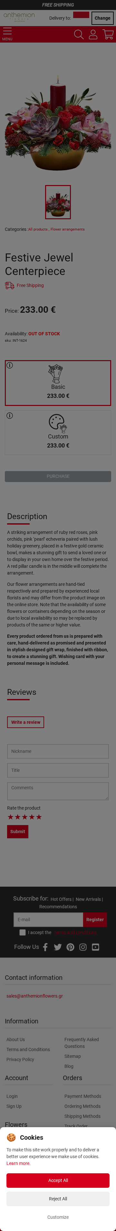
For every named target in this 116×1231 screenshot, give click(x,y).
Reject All (58, 1198)
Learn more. (18, 1163)
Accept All (58, 1180)
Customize (58, 1217)
